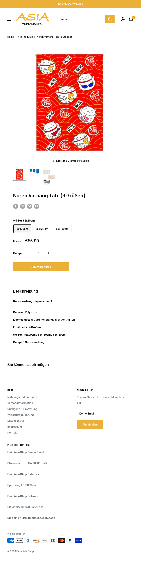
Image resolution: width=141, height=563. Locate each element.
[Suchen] (110, 19)
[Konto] (123, 19)
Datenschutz (15, 420)
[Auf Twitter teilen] (29, 206)
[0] (130, 19)
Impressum (14, 426)
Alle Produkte (25, 36)
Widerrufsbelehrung (20, 414)
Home (10, 36)
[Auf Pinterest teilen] (22, 206)
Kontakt (12, 432)
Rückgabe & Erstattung (22, 408)
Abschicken (90, 424)
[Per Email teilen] (36, 206)
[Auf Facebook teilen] (15, 206)
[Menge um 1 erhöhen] (48, 253)
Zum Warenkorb (41, 266)
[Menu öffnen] (9, 19)
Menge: (18, 253)
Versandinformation (20, 402)
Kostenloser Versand (70, 3)
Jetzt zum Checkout (100, 266)
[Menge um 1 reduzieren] (29, 253)
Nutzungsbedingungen (22, 397)
